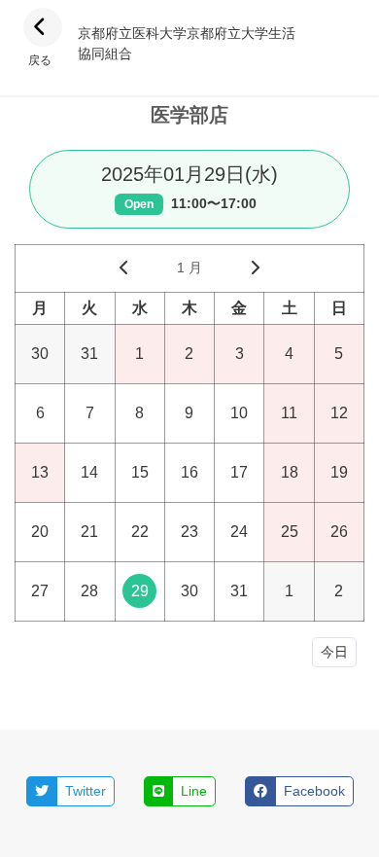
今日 (334, 652)
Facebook (314, 791)
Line (194, 791)
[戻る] (42, 27)
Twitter (85, 791)
